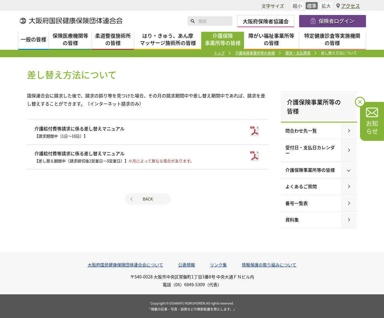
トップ (219, 52)
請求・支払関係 (297, 52)
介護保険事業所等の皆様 (255, 52)
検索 (193, 21)
